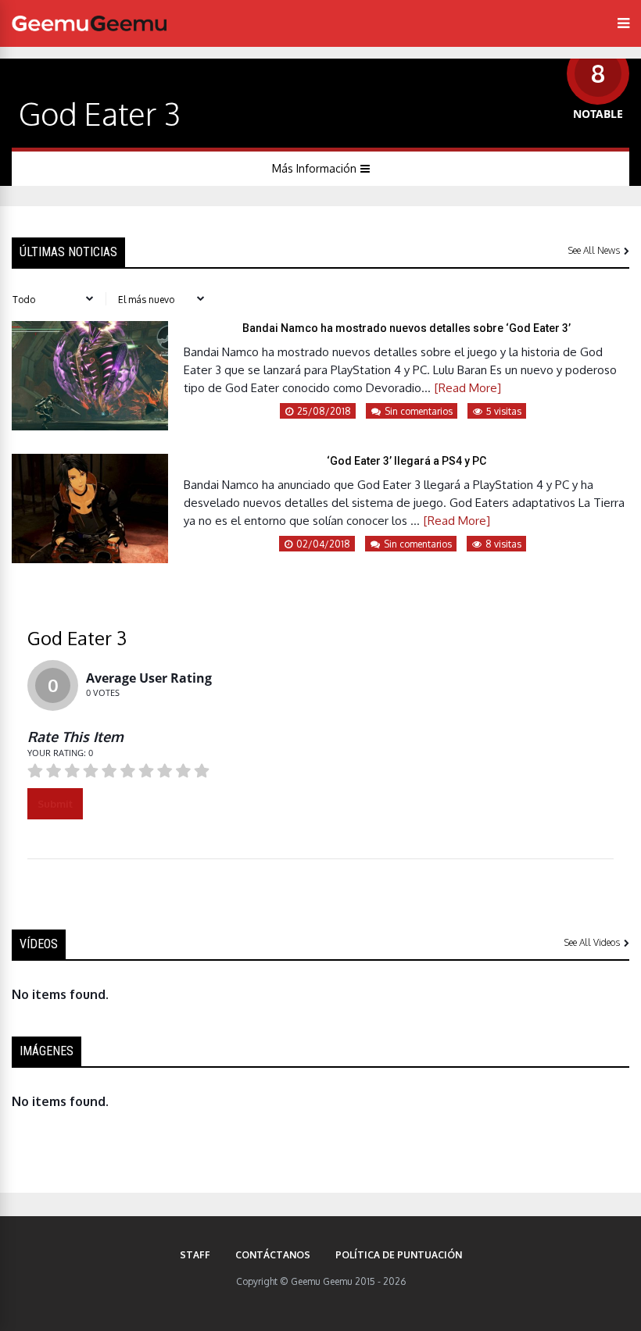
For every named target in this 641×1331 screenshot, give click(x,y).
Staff (195, 1255)
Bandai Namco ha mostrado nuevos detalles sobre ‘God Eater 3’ (406, 328)
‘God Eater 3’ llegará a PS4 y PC (406, 461)
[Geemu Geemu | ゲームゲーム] (89, 23)
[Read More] (468, 387)
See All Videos (592, 942)
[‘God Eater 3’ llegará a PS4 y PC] (90, 558)
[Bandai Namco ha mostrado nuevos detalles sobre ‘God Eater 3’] (90, 426)
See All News (594, 250)
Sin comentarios (419, 411)
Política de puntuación (398, 1255)
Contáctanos (272, 1255)
